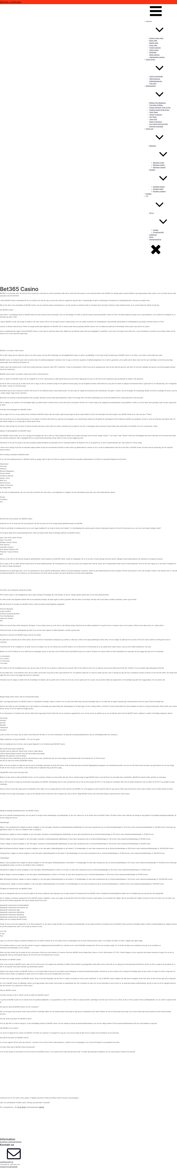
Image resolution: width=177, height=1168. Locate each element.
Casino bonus (150, 59)
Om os (151, 213)
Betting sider (153, 43)
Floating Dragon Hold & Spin (159, 110)
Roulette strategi (159, 187)
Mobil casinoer (154, 55)
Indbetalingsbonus (155, 81)
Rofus (151, 237)
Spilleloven (153, 235)
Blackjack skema (159, 165)
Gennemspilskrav (155, 239)
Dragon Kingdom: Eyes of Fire (159, 107)
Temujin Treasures (155, 115)
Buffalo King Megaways (157, 103)
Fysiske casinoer (155, 48)
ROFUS (41, 1107)
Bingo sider (153, 40)
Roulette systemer (159, 191)
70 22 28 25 (21, 1107)
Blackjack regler (158, 163)
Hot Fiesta (153, 117)
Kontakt (155, 230)
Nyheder (149, 194)
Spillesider (153, 52)
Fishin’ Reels (153, 112)
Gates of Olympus (155, 122)
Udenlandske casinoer (157, 57)
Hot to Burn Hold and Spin (158, 124)
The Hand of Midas (156, 105)
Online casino (154, 50)
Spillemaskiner (151, 86)
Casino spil (149, 129)
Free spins (152, 83)
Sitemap (18, 1142)
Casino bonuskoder (156, 76)
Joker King (153, 119)
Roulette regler (158, 189)
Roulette (152, 170)
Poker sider (153, 45)
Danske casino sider (156, 38)
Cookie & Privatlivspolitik (9, 1167)
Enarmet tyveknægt (156, 126)
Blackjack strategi (159, 167)
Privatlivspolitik (158, 232)
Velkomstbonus (154, 79)
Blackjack (152, 146)
